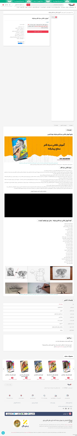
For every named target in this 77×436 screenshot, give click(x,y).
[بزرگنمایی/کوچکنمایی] (73, 434)
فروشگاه (26, 7)
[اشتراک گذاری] (75, 434)
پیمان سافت (60, 304)
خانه (75, 7)
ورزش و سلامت (63, 7)
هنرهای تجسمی (48, 7)
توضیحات (70, 125)
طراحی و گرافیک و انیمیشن (35, 7)
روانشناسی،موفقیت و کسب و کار (55, 7)
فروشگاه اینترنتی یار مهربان (68, 424)
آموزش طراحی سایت (43, 7)
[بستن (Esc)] (76, 434)
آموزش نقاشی (63, 12)
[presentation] (74, 369)
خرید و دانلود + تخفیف (38, 31)
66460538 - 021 (65, 388)
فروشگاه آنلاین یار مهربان (27, 432)
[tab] (71, 125)
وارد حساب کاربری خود (60, 346)
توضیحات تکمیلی (63, 125)
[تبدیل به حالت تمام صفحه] (74, 434)
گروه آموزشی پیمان (14, 432)
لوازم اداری (67, 7)
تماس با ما (18, 7)
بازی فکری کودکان (71, 7)
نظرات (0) (56, 125)
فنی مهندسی (30, 7)
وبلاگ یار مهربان (22, 7)
